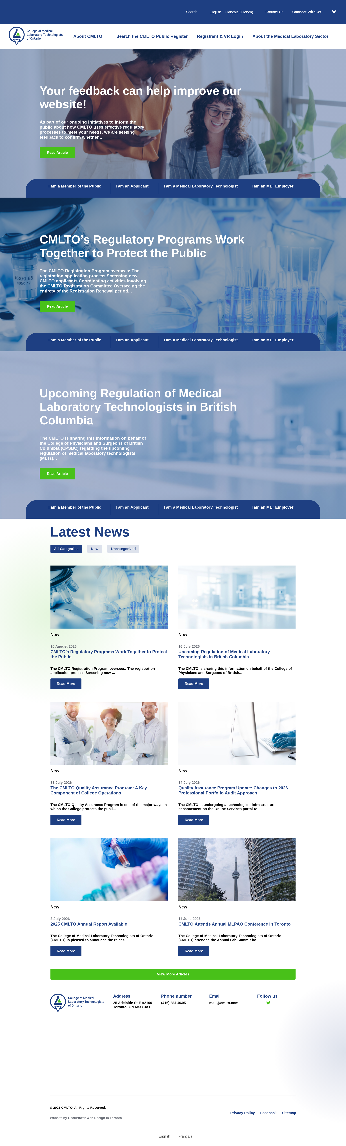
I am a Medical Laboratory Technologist (201, 186)
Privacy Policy (242, 1113)
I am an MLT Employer (273, 186)
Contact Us (274, 12)
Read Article (57, 153)
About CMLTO (87, 36)
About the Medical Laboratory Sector (290, 36)
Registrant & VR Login (220, 36)
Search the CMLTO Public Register (152, 36)
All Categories (66, 549)
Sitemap (289, 1113)
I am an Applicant (132, 186)
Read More (66, 684)
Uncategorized (123, 549)
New (94, 549)
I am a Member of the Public (74, 186)
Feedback (268, 1113)
